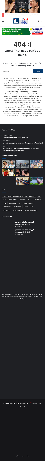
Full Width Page (36, 78)
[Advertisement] (22, 268)
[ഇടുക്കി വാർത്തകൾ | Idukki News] (20, 21)
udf (32, 206)
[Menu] (3, 22)
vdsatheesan (6, 210)
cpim (4, 199)
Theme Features (21, 94)
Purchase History (12, 91)
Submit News (9, 94)
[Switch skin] (39, 22)
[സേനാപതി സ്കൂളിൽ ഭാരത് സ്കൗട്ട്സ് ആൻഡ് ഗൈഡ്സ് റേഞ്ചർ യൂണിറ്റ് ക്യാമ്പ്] (22, 181)
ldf (19, 203)
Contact (12, 78)
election (22, 199)
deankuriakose (12, 199)
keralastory (12, 203)
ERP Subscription (23, 78)
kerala (4, 203)
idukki (29, 199)
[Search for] (42, 22)
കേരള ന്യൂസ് (17, 210)
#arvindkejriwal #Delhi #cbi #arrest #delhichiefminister (19, 196)
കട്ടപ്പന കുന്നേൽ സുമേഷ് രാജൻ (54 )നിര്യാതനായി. (22, 107)
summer (26, 206)
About (6, 78)
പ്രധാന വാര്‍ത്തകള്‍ (30, 210)
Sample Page (24, 91)
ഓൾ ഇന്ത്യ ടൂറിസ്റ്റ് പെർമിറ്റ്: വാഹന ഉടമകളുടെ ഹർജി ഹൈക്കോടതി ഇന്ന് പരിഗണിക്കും (22, 104)
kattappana (37, 199)
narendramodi (7, 206)
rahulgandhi (17, 206)
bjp (39, 196)
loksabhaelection (28, 203)
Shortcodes (34, 91)
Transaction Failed (34, 94)
